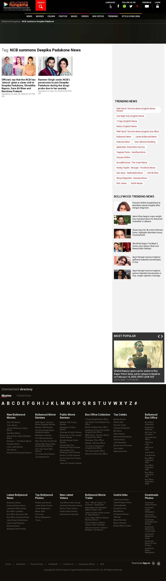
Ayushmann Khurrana (122, 445)
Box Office (97, 414)
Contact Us (68, 564)
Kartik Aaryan (137, 183)
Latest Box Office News (16, 508)
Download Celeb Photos (151, 504)
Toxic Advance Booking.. (145, 142)
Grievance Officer (87, 564)
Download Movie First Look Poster (150, 529)
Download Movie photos (151, 516)
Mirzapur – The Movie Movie (19, 441)
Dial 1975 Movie (13, 422)
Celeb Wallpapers (42, 508)
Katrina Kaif (118, 422)
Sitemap (117, 517)
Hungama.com (119, 508)
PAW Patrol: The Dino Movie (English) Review (45, 423)
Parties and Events (43, 503)
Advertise (20, 564)
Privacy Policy (36, 564)
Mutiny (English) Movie (126, 126)
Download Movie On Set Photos (150, 543)
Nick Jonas (121, 183)
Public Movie (67, 416)
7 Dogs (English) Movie (126, 121)
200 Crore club (149, 448)
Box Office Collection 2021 (149, 474)
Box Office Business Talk (17, 514)
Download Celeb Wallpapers (149, 510)
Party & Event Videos (68, 511)
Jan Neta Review (42, 457)
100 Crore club (149, 443)
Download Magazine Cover (149, 536)
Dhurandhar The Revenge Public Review (70, 446)
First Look (39, 514)
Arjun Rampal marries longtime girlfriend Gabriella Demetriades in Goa (146, 259)
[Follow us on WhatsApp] (124, 7)
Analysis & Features (149, 428)
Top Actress (150, 455)
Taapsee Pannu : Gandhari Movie (131, 152)
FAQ (102, 564)
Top (120, 414)
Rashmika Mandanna (122, 437)
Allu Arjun (117, 431)
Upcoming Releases (15, 523)
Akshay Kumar (119, 419)
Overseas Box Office (150, 438)
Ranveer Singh (119, 425)
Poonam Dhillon (123, 157)
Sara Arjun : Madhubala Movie (129, 173)
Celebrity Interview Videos (71, 506)
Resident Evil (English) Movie (19, 453)
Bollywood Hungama (11, 21)
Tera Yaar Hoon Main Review (44, 450)
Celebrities (24, 395)
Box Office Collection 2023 (149, 460)
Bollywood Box (151, 416)
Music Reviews (119, 523)
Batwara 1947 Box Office (95, 443)
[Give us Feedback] (147, 6)
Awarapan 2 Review (43, 435)
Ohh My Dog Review (43, 438)
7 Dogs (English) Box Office (96, 419)
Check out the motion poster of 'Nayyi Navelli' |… (97, 514)
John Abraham (119, 443)
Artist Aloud (118, 511)
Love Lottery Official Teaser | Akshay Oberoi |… (97, 519)
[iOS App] (158, 563)
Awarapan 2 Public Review (68, 428)
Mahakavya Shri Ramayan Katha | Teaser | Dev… (96, 509)
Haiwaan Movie (13, 444)
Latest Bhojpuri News (122, 502)
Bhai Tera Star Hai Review (46, 441)
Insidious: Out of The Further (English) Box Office (97, 431)
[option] (138, 361)
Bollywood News (123, 137)
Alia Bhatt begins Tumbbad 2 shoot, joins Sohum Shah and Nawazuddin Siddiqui (145, 246)
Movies (6, 395)
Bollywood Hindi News (16, 529)
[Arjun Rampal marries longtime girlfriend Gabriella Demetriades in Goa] (122, 264)
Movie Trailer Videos (68, 508)
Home (8, 564)
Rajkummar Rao (120, 451)
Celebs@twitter (119, 505)
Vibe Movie (11, 450)
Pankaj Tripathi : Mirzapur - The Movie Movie (135, 168)
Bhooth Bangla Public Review (69, 441)
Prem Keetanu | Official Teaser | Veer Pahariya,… (95, 524)
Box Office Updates (15, 511)
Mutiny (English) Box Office (96, 427)
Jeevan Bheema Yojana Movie (17, 429)
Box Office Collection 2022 (149, 467)
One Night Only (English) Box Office (97, 423)
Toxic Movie (12, 425)
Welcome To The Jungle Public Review (70, 436)
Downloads (151, 496)
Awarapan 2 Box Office (94, 440)
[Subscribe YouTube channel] (137, 7)
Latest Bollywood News (146, 137)
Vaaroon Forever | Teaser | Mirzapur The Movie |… (96, 529)
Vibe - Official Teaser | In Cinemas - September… (95, 504)
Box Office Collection (149, 423)
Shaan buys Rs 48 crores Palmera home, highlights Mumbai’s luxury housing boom (147, 232)
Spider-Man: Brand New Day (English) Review (45, 445)
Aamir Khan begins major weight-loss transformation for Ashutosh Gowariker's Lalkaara (147, 219)
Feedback (53, 564)
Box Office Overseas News (18, 517)
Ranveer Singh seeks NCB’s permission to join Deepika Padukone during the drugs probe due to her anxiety (54, 84)
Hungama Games (121, 514)
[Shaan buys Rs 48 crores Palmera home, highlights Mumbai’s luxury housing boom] (122, 237)
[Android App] (153, 563)
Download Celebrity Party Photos (151, 522)
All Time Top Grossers (150, 433)
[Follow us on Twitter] (130, 6)
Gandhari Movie (13, 433)
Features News (123, 142)
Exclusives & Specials (69, 514)
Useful (120, 494)
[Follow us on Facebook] (118, 6)
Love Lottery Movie (15, 447)
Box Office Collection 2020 (149, 482)
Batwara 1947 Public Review (68, 423)
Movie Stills (40, 511)
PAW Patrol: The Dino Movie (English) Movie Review (135, 109)
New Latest (66, 496)
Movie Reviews (13, 526)
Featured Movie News (16, 506)
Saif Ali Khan (153, 173)
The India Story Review (44, 454)
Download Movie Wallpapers (149, 550)
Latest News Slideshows (17, 520)
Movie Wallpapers (42, 517)
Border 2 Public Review (70, 455)
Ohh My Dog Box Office (95, 451)
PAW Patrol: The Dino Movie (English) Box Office (137, 131)
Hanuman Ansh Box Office (96, 454)
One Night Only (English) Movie (130, 116)
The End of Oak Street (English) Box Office (94, 447)
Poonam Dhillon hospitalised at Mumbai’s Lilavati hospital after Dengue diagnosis (146, 205)
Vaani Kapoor (119, 434)
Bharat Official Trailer (122, 526)
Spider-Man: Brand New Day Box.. (131, 147)
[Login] (157, 7)
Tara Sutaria (118, 448)
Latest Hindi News (121, 500)
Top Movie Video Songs (70, 503)
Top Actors (149, 452)
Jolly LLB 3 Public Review (71, 463)
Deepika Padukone (121, 428)
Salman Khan (119, 440)
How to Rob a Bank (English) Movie (19, 437)
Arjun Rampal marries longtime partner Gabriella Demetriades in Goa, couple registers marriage (146, 273)
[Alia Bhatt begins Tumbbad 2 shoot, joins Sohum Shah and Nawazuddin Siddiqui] (122, 250)
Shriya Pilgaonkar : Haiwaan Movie (131, 178)
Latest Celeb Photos (43, 506)
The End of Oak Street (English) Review (44, 431)
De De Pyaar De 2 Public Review (70, 459)
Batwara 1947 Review (44, 427)
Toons (38, 520)
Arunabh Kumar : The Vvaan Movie (131, 162)
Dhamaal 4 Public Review (71, 432)
